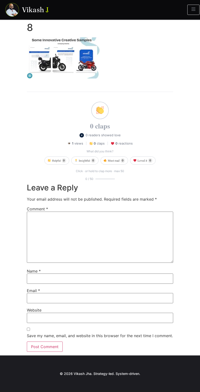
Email (33, 291)
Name (34, 271)
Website (34, 310)
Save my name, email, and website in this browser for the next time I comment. (100, 336)
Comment (37, 209)
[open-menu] (193, 10)
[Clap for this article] (100, 110)
